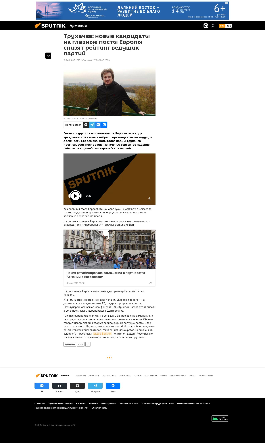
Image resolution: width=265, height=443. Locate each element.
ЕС (88, 344)
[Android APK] (220, 418)
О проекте (40, 403)
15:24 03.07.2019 (71, 60)
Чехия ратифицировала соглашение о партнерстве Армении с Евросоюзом (106, 275)
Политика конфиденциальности (158, 403)
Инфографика (178, 375)
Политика (125, 375)
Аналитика (150, 375)
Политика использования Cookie (193, 403)
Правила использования (60, 403)
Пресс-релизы (108, 403)
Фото (163, 375)
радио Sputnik (102, 333)
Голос (80, 344)
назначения (70, 344)
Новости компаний (129, 403)
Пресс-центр (206, 375)
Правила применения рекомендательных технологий (61, 407)
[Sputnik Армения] (51, 29)
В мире (137, 375)
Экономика (109, 375)
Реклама (93, 403)
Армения (94, 375)
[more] (151, 283)
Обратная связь (99, 407)
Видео (192, 375)
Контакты (81, 403)
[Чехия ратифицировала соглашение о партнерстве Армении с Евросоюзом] (109, 249)
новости (80, 375)
